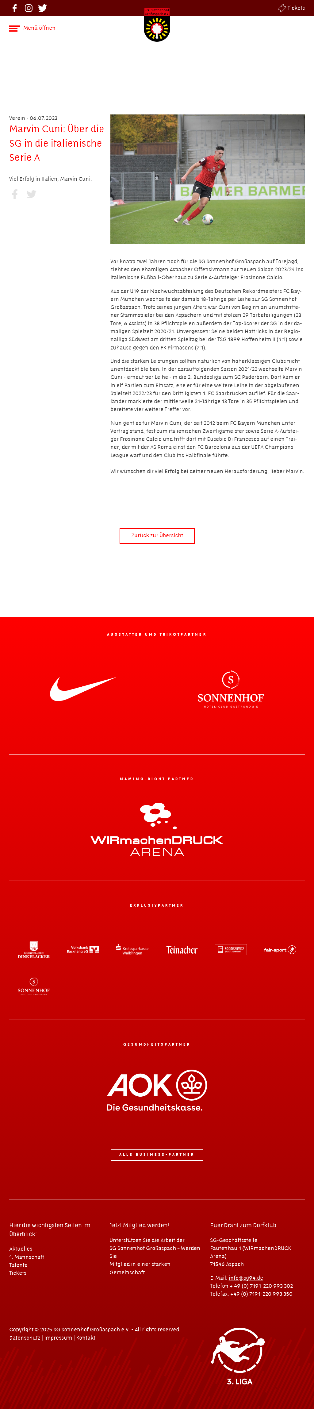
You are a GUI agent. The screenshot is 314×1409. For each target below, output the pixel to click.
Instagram (28, 8)
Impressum (58, 1338)
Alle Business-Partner (157, 1154)
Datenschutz (24, 1338)
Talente (18, 1265)
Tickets (296, 8)
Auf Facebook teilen (14, 194)
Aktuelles (20, 1249)
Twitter (42, 8)
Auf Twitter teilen (31, 194)
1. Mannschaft (26, 1257)
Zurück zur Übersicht (157, 535)
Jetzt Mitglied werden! (139, 1226)
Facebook (14, 8)
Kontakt (85, 1338)
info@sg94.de (246, 1278)
